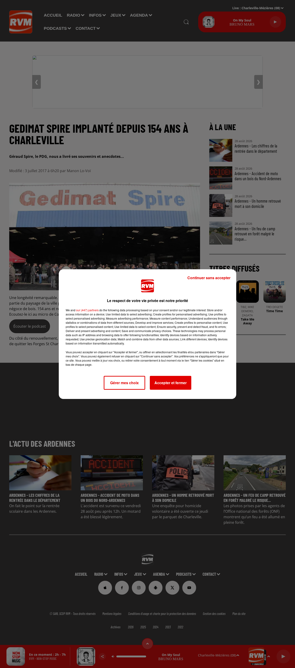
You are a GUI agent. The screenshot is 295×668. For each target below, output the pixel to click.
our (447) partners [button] (87, 310)
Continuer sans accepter (208, 277)
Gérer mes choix (124, 382)
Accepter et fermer (170, 382)
